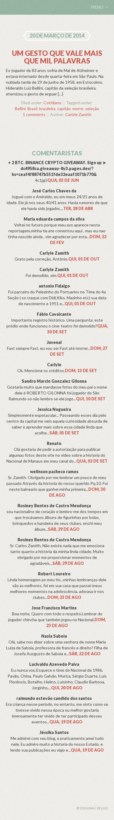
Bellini (20, 108)
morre (77, 108)
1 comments (34, 114)
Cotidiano (52, 102)
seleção (92, 108)
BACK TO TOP (38, 801)
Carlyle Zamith (78, 114)
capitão (64, 108)
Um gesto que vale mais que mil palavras (57, 57)
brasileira (47, 108)
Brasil (32, 108)
